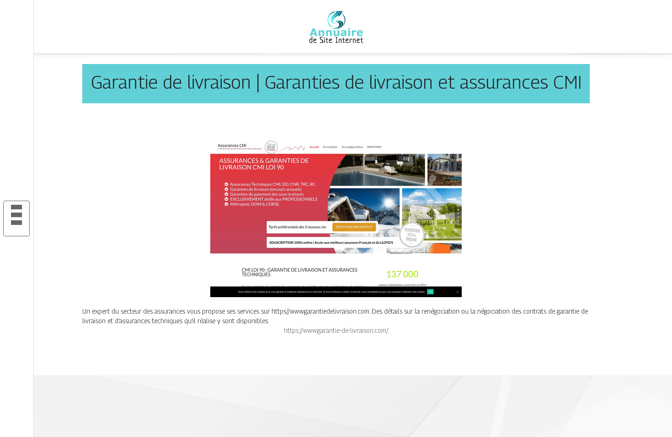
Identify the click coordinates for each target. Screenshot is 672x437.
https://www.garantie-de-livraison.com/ (336, 330)
